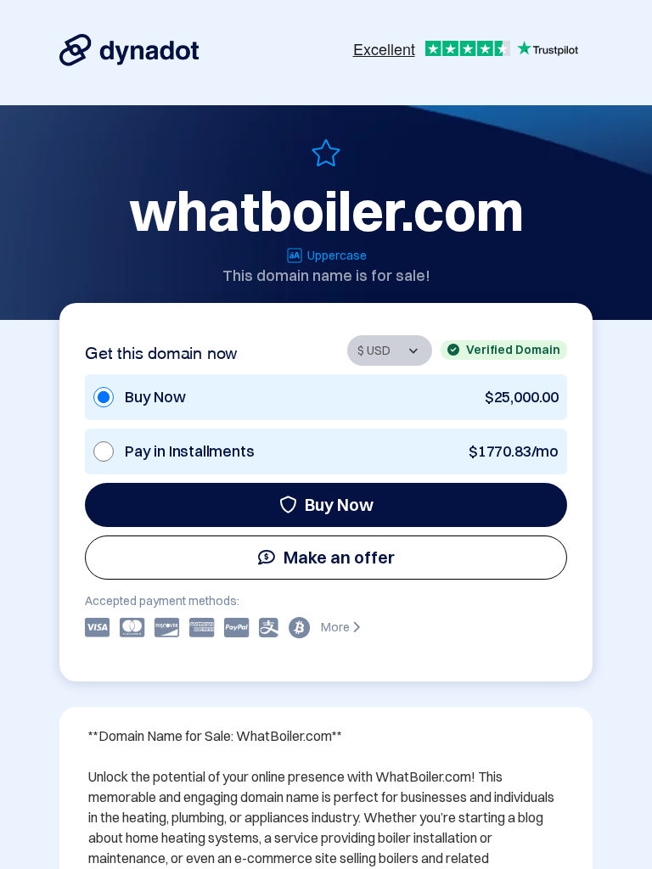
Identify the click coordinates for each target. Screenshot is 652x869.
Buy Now (339, 504)
